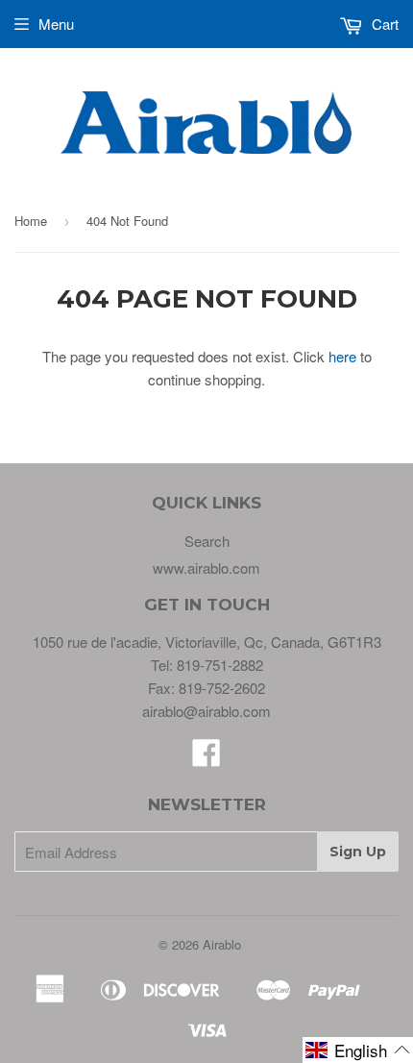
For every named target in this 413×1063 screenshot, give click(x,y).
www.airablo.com (206, 567)
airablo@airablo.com (206, 711)
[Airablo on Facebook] (206, 758)
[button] (358, 1050)
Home (30, 220)
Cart (383, 23)
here (342, 356)
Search (207, 541)
